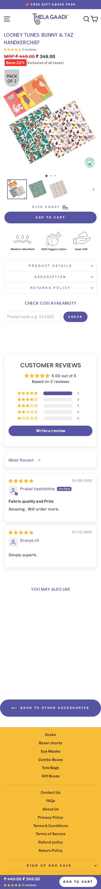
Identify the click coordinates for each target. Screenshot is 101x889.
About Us (50, 809)
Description (50, 277)
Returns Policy (50, 288)
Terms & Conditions (50, 825)
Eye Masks (50, 751)
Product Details (50, 266)
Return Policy (51, 850)
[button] (12, 49)
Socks (50, 734)
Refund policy (50, 842)
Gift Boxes (51, 776)
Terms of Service (51, 833)
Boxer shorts (50, 743)
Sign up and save (49, 865)
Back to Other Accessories (54, 708)
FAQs (50, 800)
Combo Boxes (50, 759)
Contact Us (50, 792)
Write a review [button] (50, 430)
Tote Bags (50, 767)
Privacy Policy (50, 817)
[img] (21, 480)
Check (75, 317)
